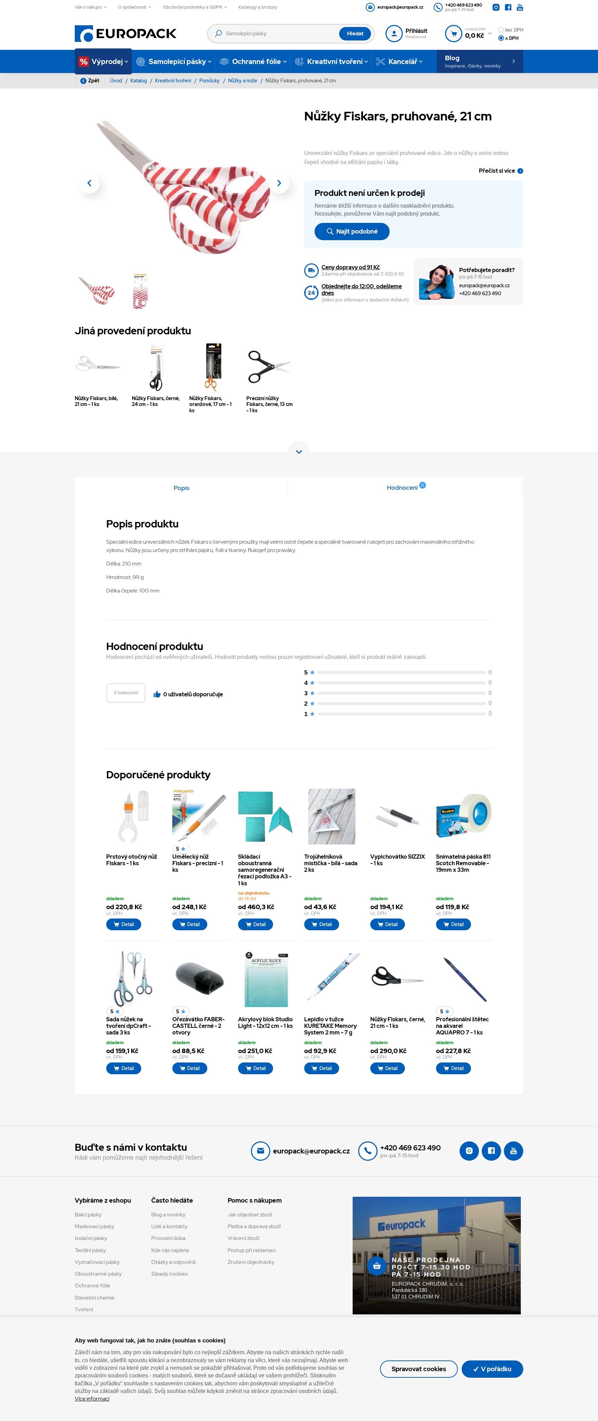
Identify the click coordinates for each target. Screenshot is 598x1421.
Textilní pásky (90, 1250)
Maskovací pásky (94, 1226)
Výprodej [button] (107, 61)
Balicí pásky (88, 1215)
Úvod (116, 81)
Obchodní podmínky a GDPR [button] (192, 7)
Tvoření (84, 1309)
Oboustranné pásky (98, 1274)
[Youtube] (520, 7)
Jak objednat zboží (250, 1215)
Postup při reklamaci (252, 1250)
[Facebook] (508, 7)
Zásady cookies (169, 1274)
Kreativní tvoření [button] (335, 61)
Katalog (139, 81)
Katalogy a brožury (257, 7)
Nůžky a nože (243, 81)
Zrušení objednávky (251, 1262)
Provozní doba (168, 1238)
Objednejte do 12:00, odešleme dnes (361, 290)
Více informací (92, 1398)
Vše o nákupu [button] (88, 7)
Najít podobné (356, 231)
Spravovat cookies (419, 1369)
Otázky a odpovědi (173, 1262)
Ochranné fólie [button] (256, 61)
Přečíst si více (497, 170)
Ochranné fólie (92, 1286)
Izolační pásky (91, 1238)
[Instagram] (496, 7)
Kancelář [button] (403, 61)
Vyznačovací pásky (97, 1262)
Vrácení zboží (243, 1238)
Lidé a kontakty (169, 1226)
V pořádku (495, 1369)
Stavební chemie (95, 1298)
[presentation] (89, 183)
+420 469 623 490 (480, 293)
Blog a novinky (168, 1215)
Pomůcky (210, 81)
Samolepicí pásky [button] (177, 61)
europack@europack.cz (484, 285)
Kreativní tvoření (173, 81)
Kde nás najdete (170, 1250)
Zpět (93, 81)
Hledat (355, 33)
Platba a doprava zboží (254, 1226)
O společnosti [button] (132, 7)
